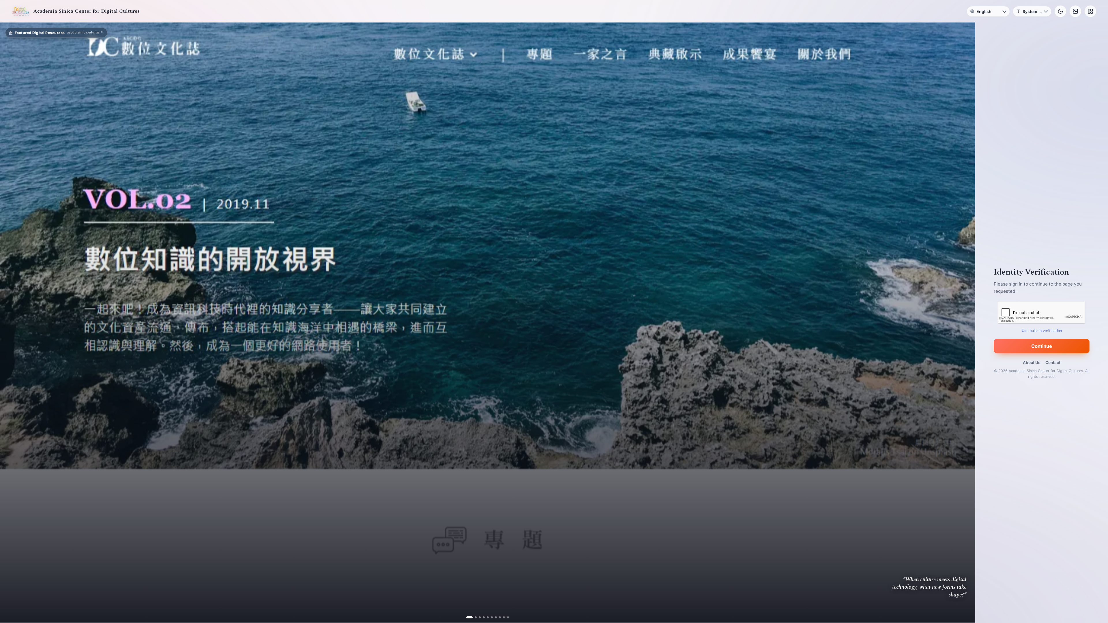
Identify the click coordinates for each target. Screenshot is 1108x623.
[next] (964, 322)
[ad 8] (498, 617)
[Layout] (1090, 11)
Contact (1052, 362)
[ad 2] (473, 617)
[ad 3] (477, 617)
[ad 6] (490, 617)
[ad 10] (506, 617)
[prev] (10, 322)
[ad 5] (485, 617)
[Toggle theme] (1060, 11)
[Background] (1075, 11)
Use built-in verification (1042, 331)
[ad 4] (481, 617)
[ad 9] (502, 617)
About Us (1031, 362)
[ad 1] (469, 617)
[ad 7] (494, 617)
